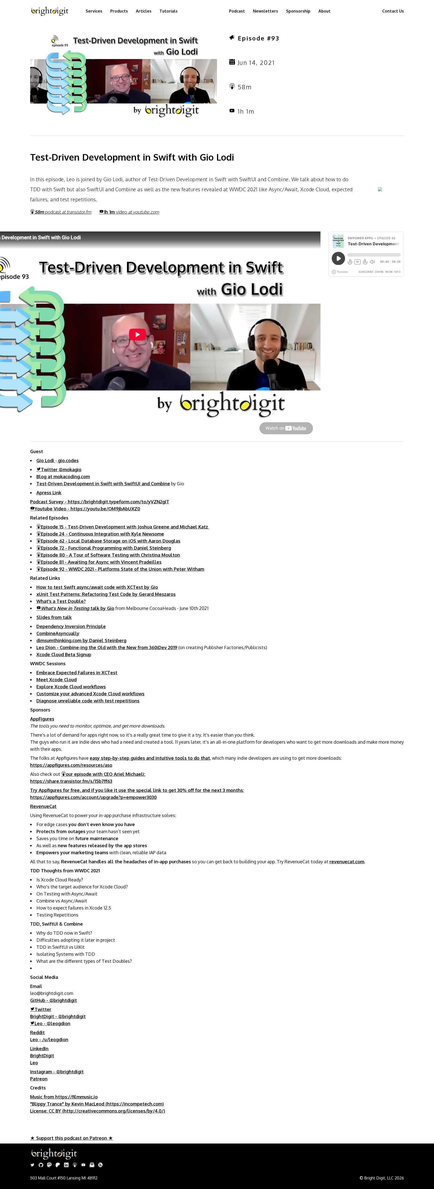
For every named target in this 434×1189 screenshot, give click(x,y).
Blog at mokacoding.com (63, 476)
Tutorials (168, 11)
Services (94, 11)
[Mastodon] (49, 1165)
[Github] (41, 1165)
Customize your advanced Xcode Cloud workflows (90, 693)
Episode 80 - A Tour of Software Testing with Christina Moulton (110, 555)
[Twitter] (32, 1165)
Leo (34, 1062)
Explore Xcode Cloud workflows (71, 686)
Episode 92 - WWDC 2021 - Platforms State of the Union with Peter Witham (122, 569)
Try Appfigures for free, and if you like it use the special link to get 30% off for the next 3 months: (137, 790)
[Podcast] (75, 1165)
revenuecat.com (347, 861)
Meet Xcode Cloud (56, 679)
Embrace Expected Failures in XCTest (76, 672)
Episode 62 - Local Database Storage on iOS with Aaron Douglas (110, 541)
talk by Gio (77, 608)
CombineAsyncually (57, 633)
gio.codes (68, 460)
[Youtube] (83, 1165)
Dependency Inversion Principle (71, 626)
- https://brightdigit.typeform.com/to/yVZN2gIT (99, 501)
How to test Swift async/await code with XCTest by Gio (97, 587)
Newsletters (265, 11)
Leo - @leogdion (52, 1023)
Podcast (237, 11)
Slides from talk (54, 617)
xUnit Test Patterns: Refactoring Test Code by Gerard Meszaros (106, 594)
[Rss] (100, 1165)
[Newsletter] (92, 1165)
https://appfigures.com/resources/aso (71, 765)
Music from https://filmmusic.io (64, 1097)
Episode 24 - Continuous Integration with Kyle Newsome (102, 534)
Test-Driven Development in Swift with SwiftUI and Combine (103, 483)
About (324, 11)
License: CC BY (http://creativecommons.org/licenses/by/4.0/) (97, 1111)
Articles (143, 11)
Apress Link (48, 492)
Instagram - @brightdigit (57, 1071)
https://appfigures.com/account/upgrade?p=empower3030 (93, 797)
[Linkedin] (66, 1165)
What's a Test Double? (61, 601)
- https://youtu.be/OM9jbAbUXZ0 (87, 508)
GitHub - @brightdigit (53, 1000)
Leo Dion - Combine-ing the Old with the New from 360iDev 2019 (106, 647)
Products (119, 11)
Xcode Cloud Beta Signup (63, 654)
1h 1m (131, 212)
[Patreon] (58, 1165)
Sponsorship (298, 11)
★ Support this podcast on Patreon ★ (71, 1138)
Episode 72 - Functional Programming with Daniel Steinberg (106, 548)
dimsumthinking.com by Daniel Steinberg (81, 640)
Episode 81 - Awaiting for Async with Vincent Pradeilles (101, 562)
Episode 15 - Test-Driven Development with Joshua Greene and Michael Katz (125, 527)
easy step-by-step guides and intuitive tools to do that (150, 758)
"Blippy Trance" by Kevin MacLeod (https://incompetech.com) (97, 1104)
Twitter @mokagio (61, 469)
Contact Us (393, 11)
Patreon (38, 1078)
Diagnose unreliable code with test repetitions (87, 700)
